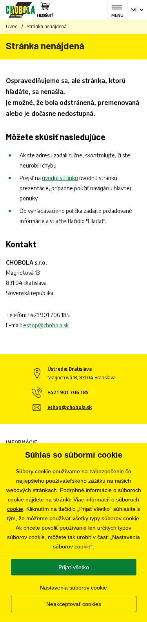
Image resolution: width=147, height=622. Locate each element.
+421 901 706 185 (48, 315)
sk (133, 10)
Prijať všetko (73, 567)
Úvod (12, 26)
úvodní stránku (60, 178)
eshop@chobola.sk (46, 325)
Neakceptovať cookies (73, 604)
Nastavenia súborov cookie (73, 587)
